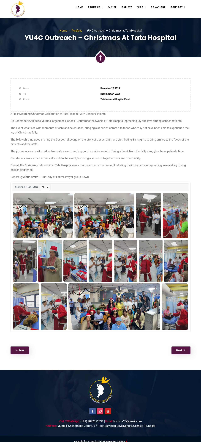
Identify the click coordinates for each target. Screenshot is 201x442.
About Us (94, 7)
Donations (158, 7)
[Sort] (45, 187)
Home (79, 7)
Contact (176, 7)
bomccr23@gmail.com (127, 421)
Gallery (126, 7)
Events (112, 7)
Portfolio (77, 30)
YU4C (140, 7)
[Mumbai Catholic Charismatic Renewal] (18, 9)
